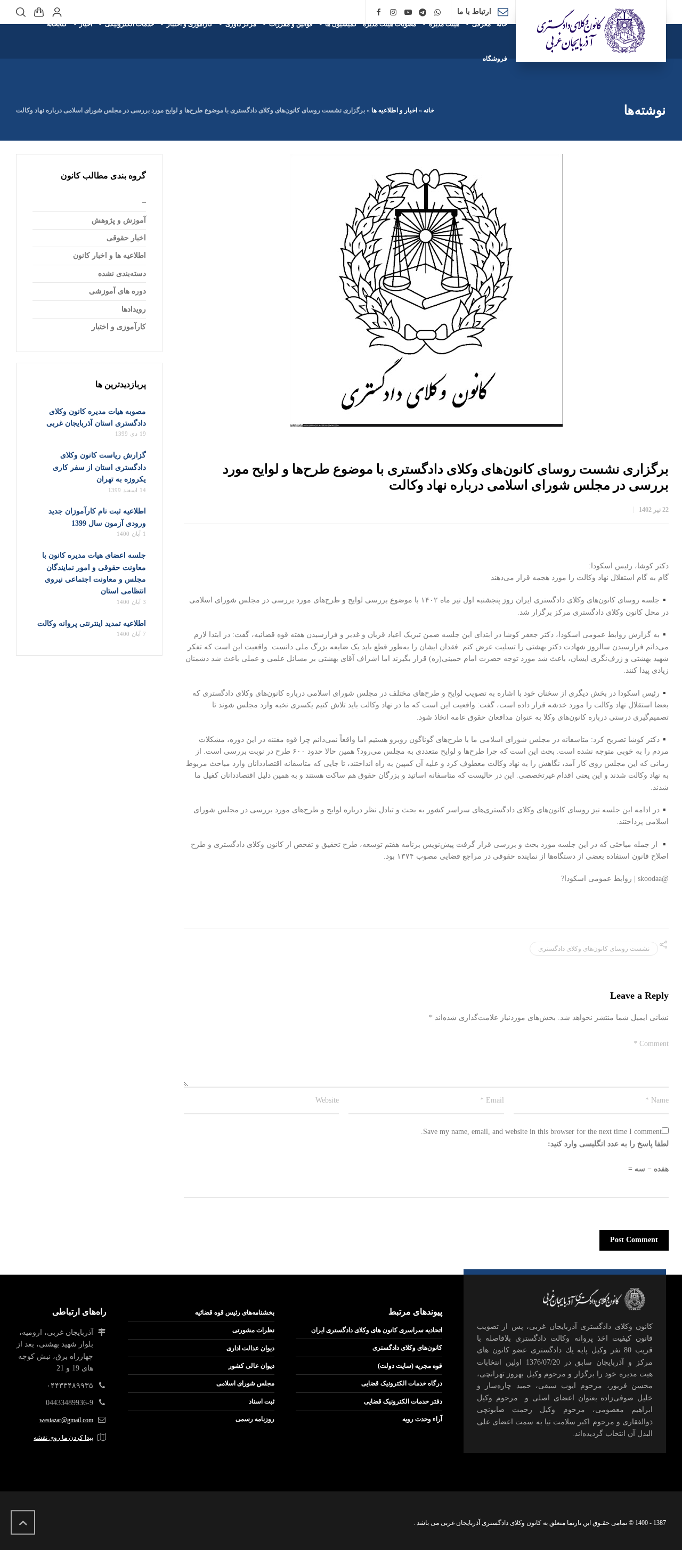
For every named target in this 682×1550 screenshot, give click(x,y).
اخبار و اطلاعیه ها (394, 110)
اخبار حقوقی (126, 238)
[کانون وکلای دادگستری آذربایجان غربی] (591, 31)
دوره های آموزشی (117, 291)
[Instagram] (393, 13)
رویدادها (133, 309)
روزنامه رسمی (255, 1419)
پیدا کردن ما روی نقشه (63, 1437)
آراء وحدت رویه (422, 1419)
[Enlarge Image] (426, 290)
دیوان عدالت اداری (250, 1348)
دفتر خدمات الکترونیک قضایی (403, 1401)
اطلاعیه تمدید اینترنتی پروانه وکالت (91, 623)
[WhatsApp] (437, 13)
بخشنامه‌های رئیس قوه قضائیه (234, 1312)
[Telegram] (423, 13)
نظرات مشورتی (253, 1330)
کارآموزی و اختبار (119, 327)
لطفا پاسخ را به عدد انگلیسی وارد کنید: (608, 1144)
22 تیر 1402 (654, 509)
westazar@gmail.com (66, 1420)
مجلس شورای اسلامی (245, 1383)
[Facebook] (379, 13)
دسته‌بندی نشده (122, 274)
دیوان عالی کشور (251, 1365)
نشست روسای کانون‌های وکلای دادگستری (593, 948)
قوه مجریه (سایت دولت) (410, 1365)
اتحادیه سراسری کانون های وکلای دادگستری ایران (376, 1330)
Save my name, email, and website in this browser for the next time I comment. (541, 1132)
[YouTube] (408, 13)
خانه (429, 110)
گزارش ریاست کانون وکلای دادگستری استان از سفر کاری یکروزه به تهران (99, 467)
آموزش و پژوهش (119, 220)
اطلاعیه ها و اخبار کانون (109, 255)
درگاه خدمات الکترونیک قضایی (401, 1383)
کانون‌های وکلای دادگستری (407, 1347)
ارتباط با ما (474, 11)
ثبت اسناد (261, 1401)
